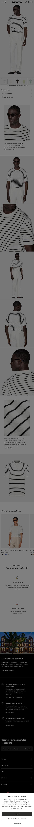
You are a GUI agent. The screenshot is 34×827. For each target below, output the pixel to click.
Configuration (17, 823)
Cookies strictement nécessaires (17, 819)
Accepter (17, 814)
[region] (17, 810)
